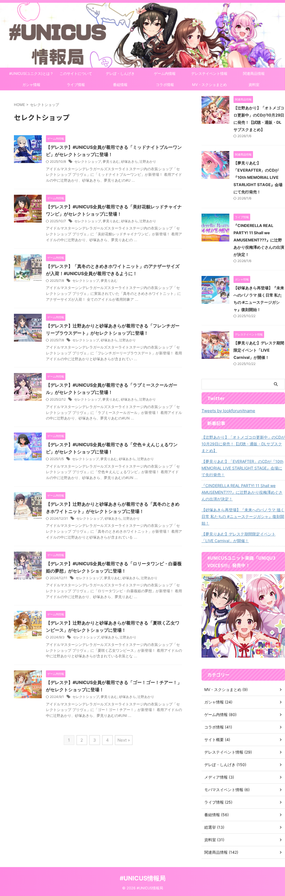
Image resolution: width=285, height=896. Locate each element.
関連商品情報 (254, 73)
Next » (123, 740)
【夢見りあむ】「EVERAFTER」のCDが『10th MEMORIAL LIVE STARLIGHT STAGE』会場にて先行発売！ (258, 177)
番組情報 (120, 84)
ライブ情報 (76, 84)
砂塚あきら (129, 161)
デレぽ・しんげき (120, 73)
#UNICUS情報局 (143, 878)
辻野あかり (147, 161)
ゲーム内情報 (165, 73)
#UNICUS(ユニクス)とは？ (31, 73)
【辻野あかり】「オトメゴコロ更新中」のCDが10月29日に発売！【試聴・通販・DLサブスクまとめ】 (243, 444)
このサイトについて (76, 73)
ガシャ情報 (31, 84)
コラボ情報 (165, 84)
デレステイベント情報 (209, 73)
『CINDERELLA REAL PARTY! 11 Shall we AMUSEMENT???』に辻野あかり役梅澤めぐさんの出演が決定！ (259, 240)
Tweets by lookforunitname (228, 410)
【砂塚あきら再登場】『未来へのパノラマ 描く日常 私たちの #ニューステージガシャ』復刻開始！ (243, 516)
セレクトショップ (87, 161)
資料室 (254, 84)
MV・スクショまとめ (209, 84)
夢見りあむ (111, 161)
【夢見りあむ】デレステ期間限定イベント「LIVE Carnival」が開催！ (259, 350)
